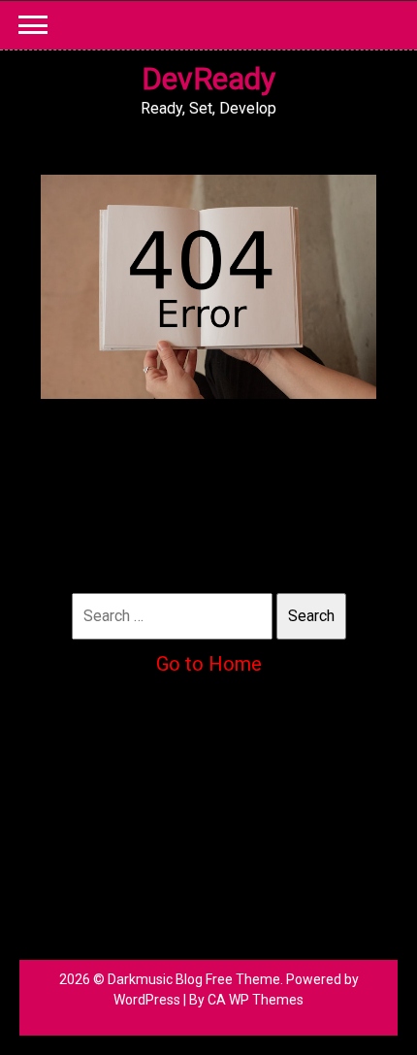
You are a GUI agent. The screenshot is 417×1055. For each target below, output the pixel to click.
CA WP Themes (256, 999)
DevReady (208, 78)
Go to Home (209, 664)
